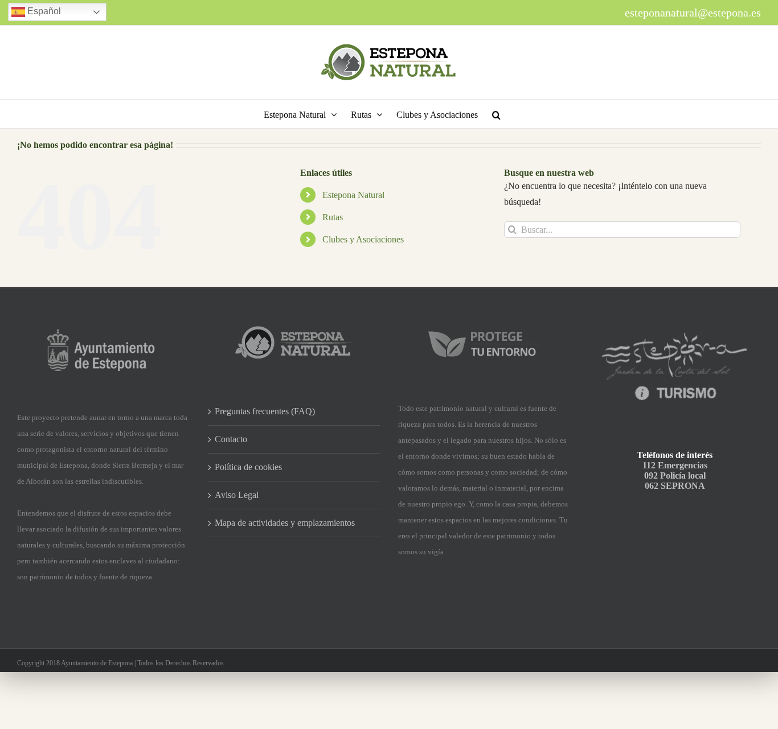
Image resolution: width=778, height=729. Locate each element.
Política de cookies (248, 467)
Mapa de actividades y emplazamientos (285, 523)
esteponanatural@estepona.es (693, 12)
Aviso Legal (237, 495)
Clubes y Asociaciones (363, 239)
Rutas (332, 217)
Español (43, 11)
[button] (496, 114)
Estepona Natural (353, 195)
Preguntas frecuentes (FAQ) (265, 411)
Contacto (231, 439)
